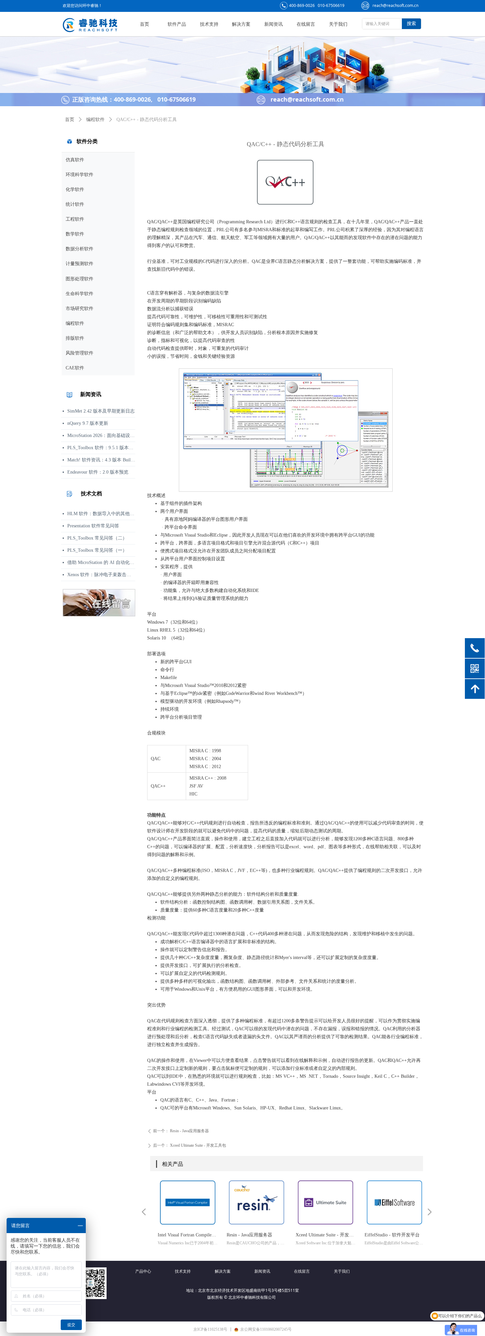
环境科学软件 (79, 174)
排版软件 (75, 338)
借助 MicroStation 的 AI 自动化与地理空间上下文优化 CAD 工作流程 (101, 562)
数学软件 (75, 234)
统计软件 (75, 204)
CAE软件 (75, 367)
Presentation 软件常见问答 (93, 525)
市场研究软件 (79, 308)
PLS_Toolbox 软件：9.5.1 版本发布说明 (101, 447)
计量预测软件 (79, 263)
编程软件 (75, 323)
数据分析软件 (79, 248)
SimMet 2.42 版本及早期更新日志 (101, 411)
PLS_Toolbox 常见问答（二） (97, 538)
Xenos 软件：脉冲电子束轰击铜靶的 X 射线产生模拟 (101, 574)
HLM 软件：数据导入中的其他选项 (101, 513)
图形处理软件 (79, 278)
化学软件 (75, 189)
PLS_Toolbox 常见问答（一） (97, 550)
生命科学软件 (79, 293)
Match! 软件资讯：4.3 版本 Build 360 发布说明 (101, 459)
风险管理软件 (79, 353)
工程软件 (75, 219)
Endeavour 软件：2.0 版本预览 (97, 472)
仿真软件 (75, 159)
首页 (69, 119)
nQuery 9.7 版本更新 (87, 423)
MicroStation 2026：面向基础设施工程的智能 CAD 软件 (101, 435)
